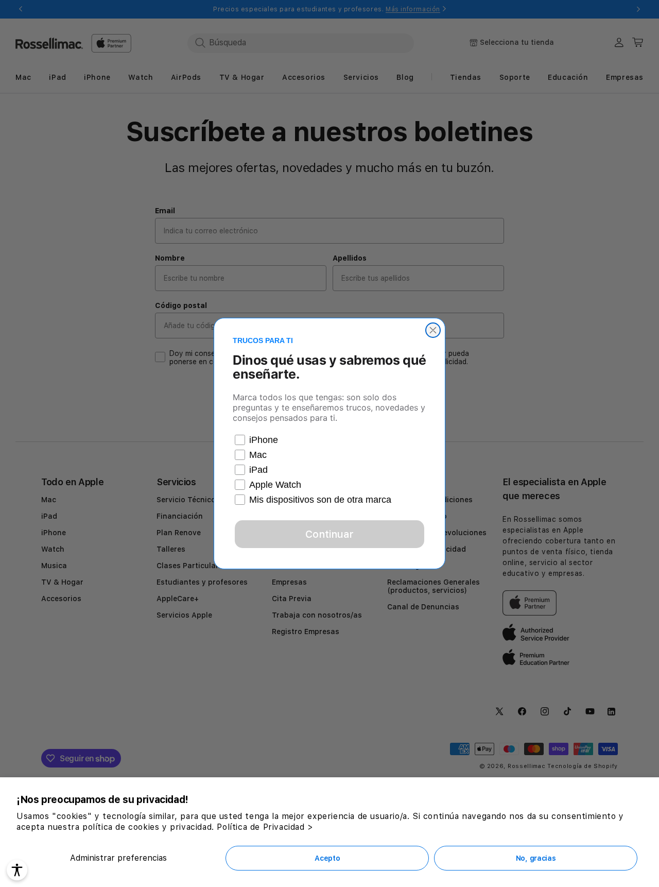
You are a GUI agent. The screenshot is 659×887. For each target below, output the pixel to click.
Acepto (327, 858)
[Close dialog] (433, 330)
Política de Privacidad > (265, 827)
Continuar (329, 534)
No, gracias (536, 858)
